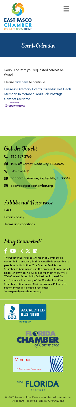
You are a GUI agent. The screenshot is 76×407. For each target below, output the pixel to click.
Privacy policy (14, 217)
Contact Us (12, 99)
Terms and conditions (19, 224)
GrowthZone (56, 400)
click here (21, 82)
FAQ (7, 210)
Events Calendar (44, 89)
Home (25, 99)
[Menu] (66, 8)
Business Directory (17, 89)
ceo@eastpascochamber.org (24, 291)
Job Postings (53, 94)
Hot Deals (64, 89)
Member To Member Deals (23, 94)
